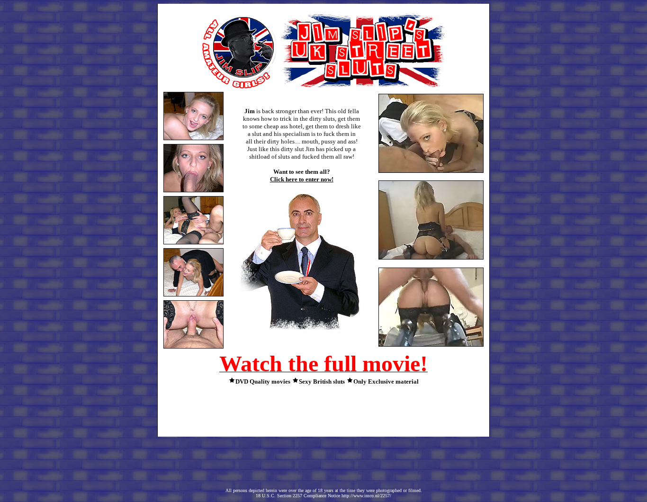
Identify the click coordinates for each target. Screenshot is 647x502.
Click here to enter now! (301, 179)
